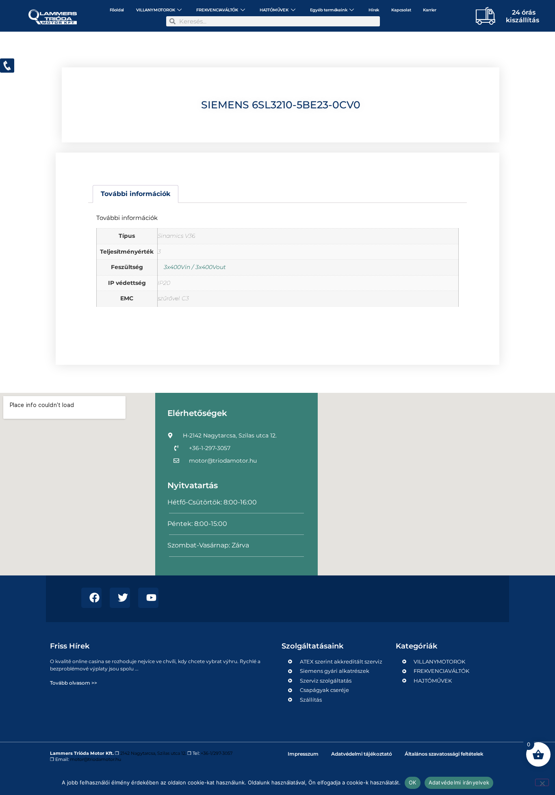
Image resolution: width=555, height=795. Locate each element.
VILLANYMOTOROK (155, 10)
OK (412, 782)
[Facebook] (91, 598)
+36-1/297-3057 (216, 753)
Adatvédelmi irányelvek (459, 782)
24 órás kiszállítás (522, 16)
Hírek (374, 10)
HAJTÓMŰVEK (274, 10)
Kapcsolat (401, 10)
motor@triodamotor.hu (95, 759)
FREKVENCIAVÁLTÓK (217, 10)
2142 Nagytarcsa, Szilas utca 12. (153, 753)
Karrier (429, 10)
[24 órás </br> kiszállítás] (482, 15)
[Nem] (542, 782)
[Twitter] (120, 598)
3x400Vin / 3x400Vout (195, 267)
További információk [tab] (135, 194)
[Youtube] (148, 598)
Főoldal (117, 10)
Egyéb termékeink (328, 10)
